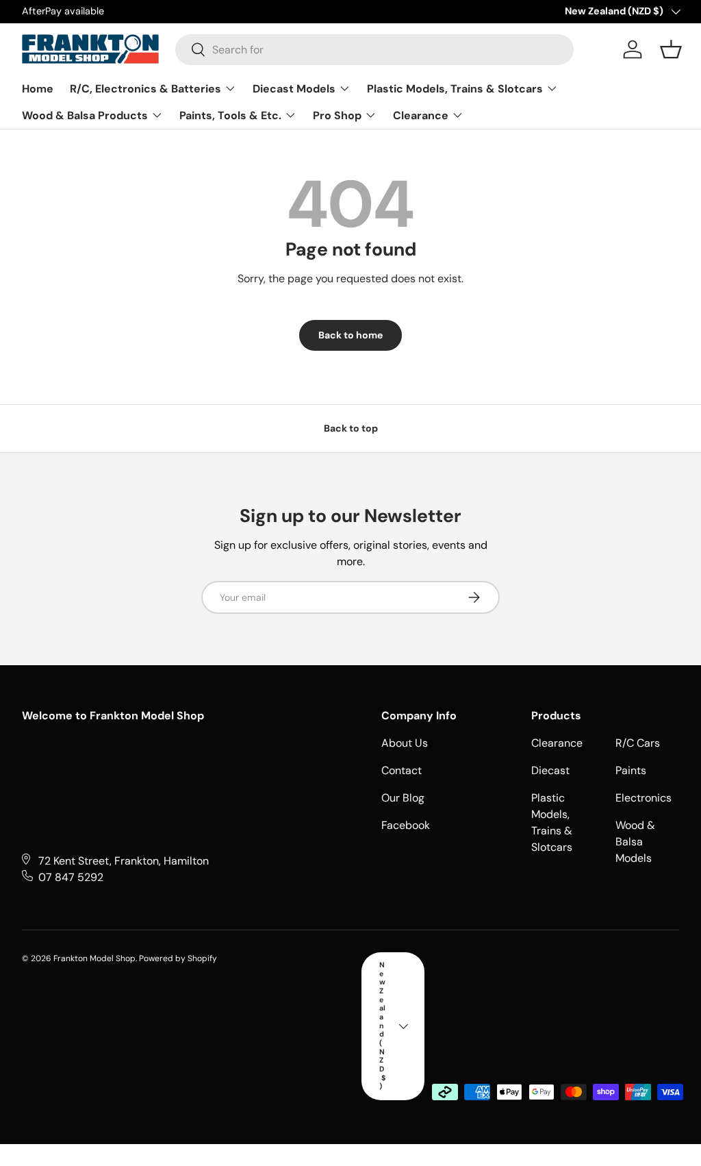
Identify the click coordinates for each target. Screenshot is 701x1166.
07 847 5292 (70, 877)
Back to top (351, 428)
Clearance (557, 743)
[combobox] (374, 49)
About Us (404, 743)
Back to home (350, 335)
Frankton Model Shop (94, 958)
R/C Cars (637, 743)
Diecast (550, 770)
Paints (630, 770)
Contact (401, 770)
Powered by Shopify (178, 958)
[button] (671, 49)
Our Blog (402, 798)
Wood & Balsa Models (635, 841)
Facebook (405, 825)
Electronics (643, 798)
